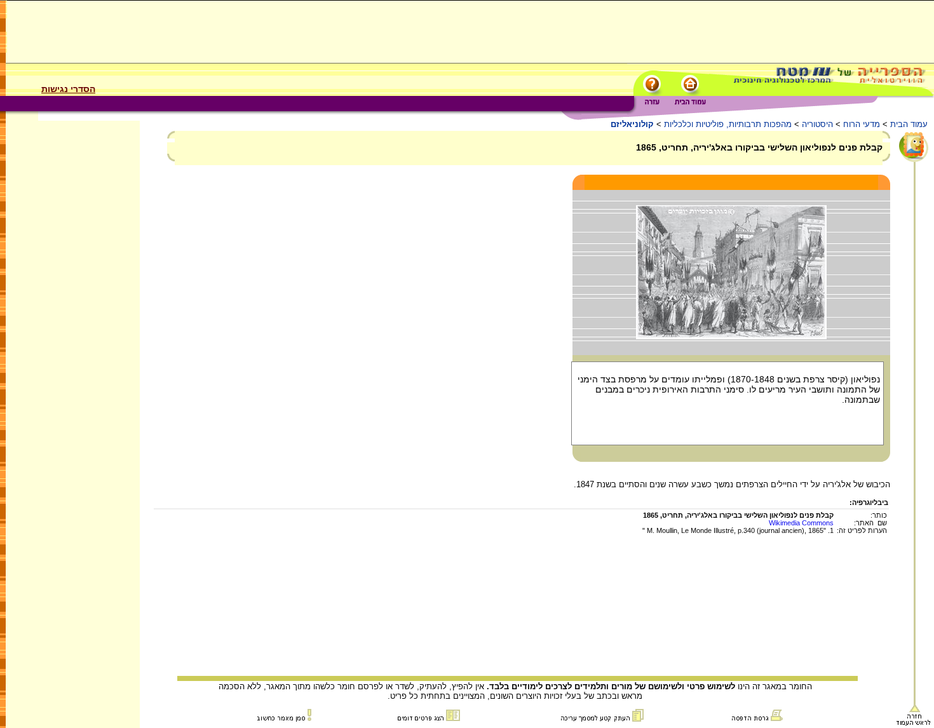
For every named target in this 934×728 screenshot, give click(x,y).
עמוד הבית (909, 124)
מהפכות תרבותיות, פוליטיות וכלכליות (728, 124)
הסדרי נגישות (68, 89)
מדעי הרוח (861, 124)
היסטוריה (817, 124)
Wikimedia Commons (801, 523)
